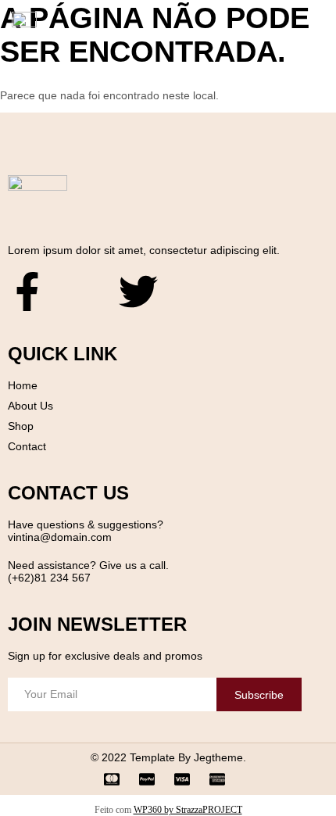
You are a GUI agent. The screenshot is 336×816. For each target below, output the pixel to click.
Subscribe (259, 695)
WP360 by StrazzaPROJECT (188, 809)
